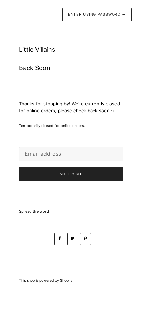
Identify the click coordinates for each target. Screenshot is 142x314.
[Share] (59, 239)
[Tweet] (72, 239)
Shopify (66, 280)
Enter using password (97, 14)
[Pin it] (85, 239)
